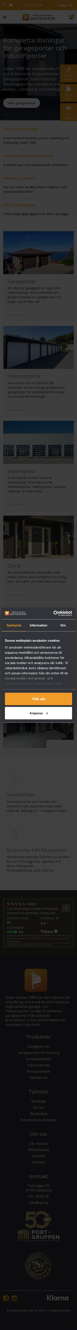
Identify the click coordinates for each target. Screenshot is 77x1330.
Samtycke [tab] (14, 625)
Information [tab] (38, 625)
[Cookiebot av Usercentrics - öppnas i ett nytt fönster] (54, 613)
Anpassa (36, 713)
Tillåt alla (38, 699)
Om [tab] (63, 625)
